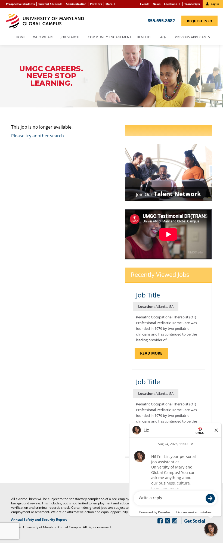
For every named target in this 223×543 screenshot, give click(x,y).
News (156, 4)
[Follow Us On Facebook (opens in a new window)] (160, 520)
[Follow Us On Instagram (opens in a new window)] (174, 520)
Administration (76, 4)
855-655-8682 (161, 20)
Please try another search (37, 136)
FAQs (162, 37)
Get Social (194, 521)
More (109, 4)
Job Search (70, 37)
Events (144, 4)
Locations (170, 4)
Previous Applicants (194, 37)
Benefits (144, 37)
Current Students (50, 4)
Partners (96, 4)
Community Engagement (109, 37)
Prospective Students (20, 4)
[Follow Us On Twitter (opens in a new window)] (167, 520)
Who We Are (43, 37)
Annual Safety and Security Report (45, 519)
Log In (215, 4)
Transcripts (192, 4)
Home (21, 37)
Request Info (202, 22)
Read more (154, 354)
